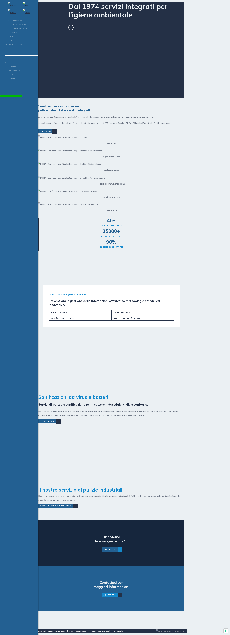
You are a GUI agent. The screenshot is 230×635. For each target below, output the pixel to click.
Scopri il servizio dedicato (56, 506)
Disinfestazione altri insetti (127, 318)
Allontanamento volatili (62, 318)
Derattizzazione (59, 312)
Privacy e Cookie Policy (108, 631)
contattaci (109, 595)
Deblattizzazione (122, 312)
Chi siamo (45, 131)
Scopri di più (47, 421)
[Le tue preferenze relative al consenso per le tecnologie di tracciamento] (226, 631)
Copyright (120, 631)
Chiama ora (110, 549)
